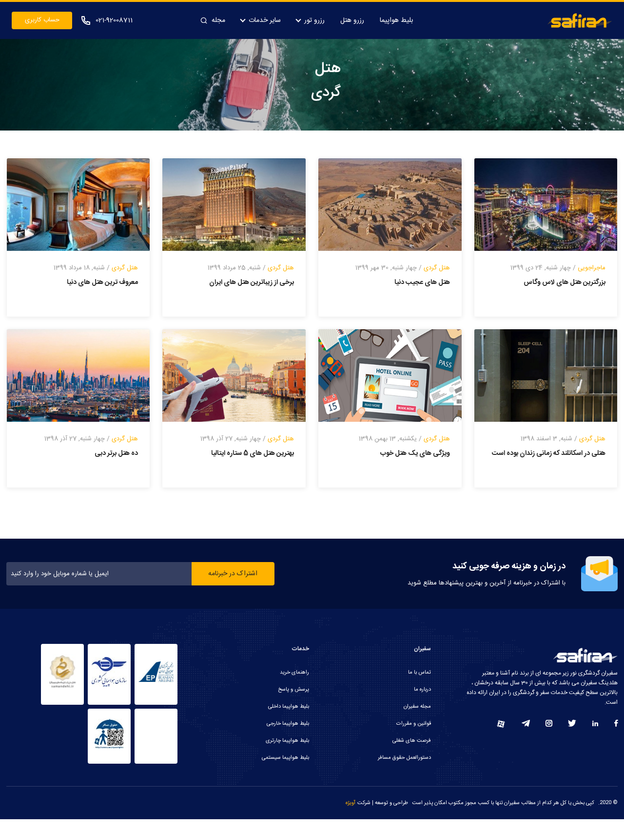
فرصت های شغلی (411, 740)
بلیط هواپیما (396, 20)
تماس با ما (419, 672)
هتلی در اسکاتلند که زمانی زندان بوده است (548, 453)
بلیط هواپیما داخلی (288, 706)
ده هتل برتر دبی (116, 453)
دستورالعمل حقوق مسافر (404, 757)
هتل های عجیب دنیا (422, 282)
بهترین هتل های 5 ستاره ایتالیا (252, 453)
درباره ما (422, 689)
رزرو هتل (352, 20)
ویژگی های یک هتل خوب (415, 453)
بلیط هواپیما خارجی (288, 723)
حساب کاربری (42, 20)
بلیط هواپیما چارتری (287, 740)
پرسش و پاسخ (293, 689)
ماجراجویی (591, 268)
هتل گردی (437, 268)
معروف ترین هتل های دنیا (102, 282)
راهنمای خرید (294, 672)
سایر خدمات (265, 20)
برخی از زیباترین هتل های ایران (251, 282)
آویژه (350, 803)
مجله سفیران (417, 706)
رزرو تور (314, 20)
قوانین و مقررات (413, 723)
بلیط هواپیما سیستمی (285, 757)
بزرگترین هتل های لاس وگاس (564, 282)
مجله (218, 20)
